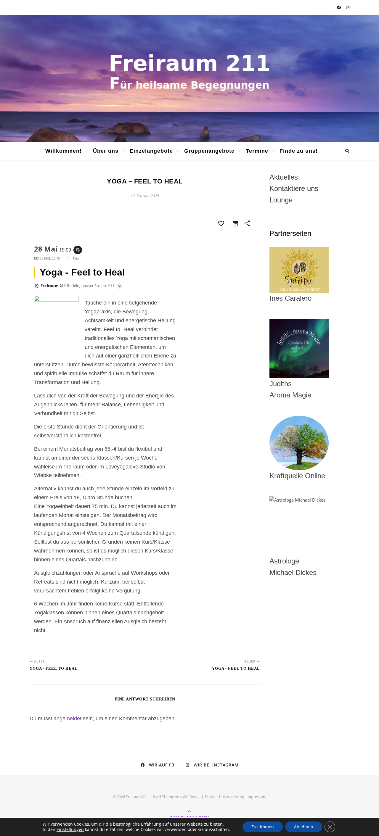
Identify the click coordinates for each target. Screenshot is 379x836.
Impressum (256, 796)
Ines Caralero (290, 298)
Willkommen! (63, 151)
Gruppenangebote (209, 151)
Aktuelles (283, 177)
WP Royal (191, 796)
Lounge (281, 200)
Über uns (105, 151)
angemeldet (67, 718)
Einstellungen (70, 829)
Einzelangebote (151, 151)
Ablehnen (303, 826)
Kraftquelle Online (297, 476)
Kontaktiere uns (293, 188)
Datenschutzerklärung (224, 796)
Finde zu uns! (299, 151)
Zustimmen (262, 826)
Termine (257, 151)
